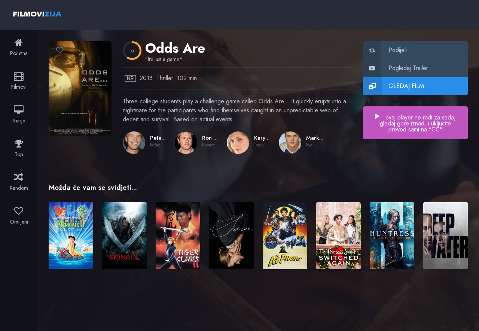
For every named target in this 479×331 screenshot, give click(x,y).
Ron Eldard (216, 138)
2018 (146, 78)
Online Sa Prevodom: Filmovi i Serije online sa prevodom (37, 13)
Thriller (164, 78)
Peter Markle (167, 138)
